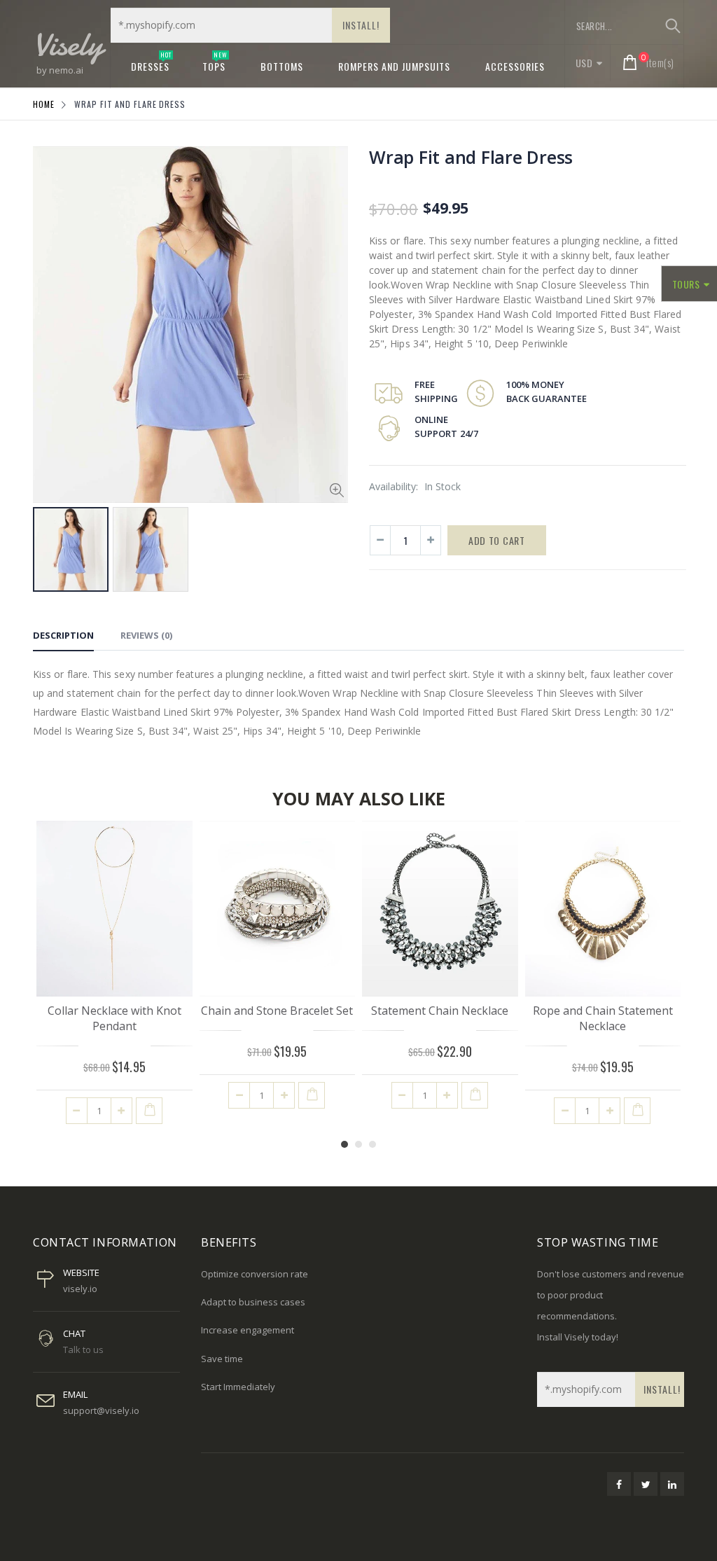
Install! (361, 25)
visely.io (80, 1288)
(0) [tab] (146, 635)
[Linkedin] (672, 1484)
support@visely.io (101, 1410)
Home (44, 104)
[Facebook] (619, 1484)
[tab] (63, 637)
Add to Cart (496, 540)
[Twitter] (645, 1484)
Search (672, 25)
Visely (68, 44)
